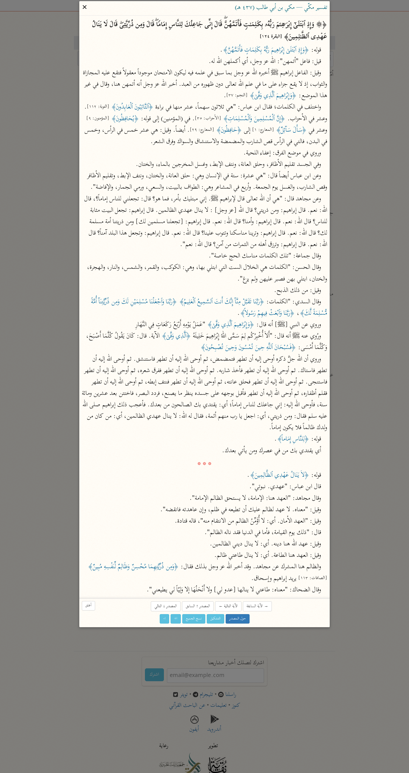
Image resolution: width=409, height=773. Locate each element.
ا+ (175, 619)
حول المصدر (237, 619)
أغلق (88, 606)
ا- (164, 619)
